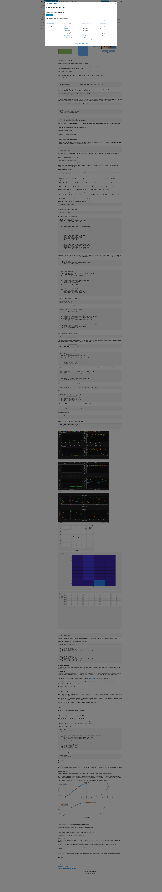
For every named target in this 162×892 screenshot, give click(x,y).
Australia (101, 23)
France (65, 32)
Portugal (83, 28)
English (84, 35)
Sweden (83, 30)
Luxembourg (66, 37)
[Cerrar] (116, 3)
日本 (100, 33)
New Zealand (102, 26)
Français (84, 37)
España (65, 28)
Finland (65, 30)
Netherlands (84, 23)
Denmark (65, 24)
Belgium (65, 23)
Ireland (65, 33)
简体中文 (102, 30)
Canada (47, 24)
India (101, 24)
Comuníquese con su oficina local (81, 43)
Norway (83, 24)
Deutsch (84, 33)
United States (48, 26)
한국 (100, 35)
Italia (65, 35)
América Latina (49, 23)
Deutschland (66, 26)
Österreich (84, 26)
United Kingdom (85, 39)
